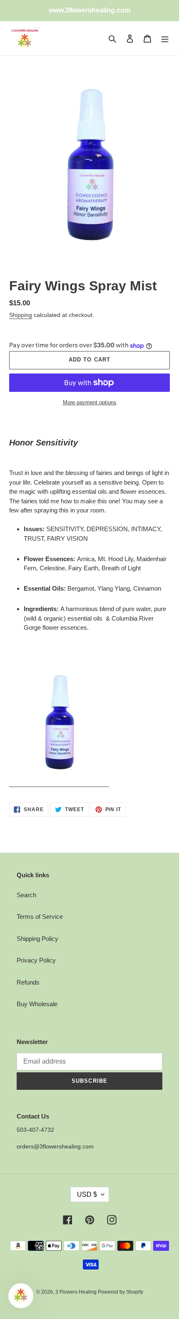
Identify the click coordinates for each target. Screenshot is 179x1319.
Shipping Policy (37, 938)
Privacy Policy (36, 960)
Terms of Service (40, 916)
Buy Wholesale (37, 1003)
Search (26, 894)
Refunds (28, 982)
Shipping (20, 315)
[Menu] (165, 38)
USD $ (87, 1194)
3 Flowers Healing (76, 1292)
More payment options (90, 402)
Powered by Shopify (120, 1292)
